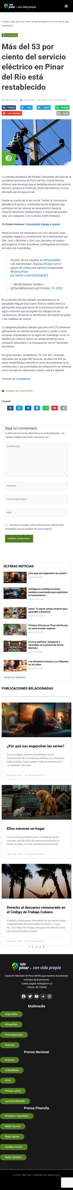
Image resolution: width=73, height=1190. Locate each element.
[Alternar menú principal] (66, 6)
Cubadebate (23, 379)
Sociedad (12, 35)
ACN (7, 1080)
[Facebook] (24, 996)
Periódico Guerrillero (17, 1116)
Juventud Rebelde (15, 1101)
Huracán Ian (12, 390)
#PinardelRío (52, 260)
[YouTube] (36, 996)
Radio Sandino (13, 1157)
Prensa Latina (13, 1090)
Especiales (11, 1014)
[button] (9, 107)
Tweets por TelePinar (14, 677)
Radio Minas (12, 1136)
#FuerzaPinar (19, 271)
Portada (5, 22)
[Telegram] (43, 996)
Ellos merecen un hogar (26, 829)
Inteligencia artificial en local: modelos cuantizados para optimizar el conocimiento (48, 592)
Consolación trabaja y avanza (42, 224)
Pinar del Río (26, 390)
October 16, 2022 (51, 288)
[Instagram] (49, 996)
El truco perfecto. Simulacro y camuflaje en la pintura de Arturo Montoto (46, 645)
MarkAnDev (54, 1175)
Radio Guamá (12, 1126)
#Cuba (48, 264)
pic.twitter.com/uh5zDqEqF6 (29, 275)
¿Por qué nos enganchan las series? (47, 573)
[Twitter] (30, 996)
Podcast (9, 1045)
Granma (9, 1059)
